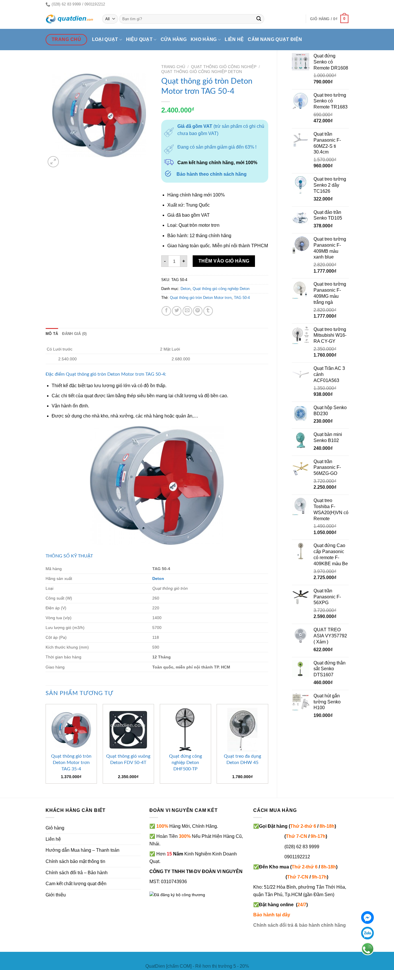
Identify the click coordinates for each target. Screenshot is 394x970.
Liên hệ (234, 39)
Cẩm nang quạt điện (275, 39)
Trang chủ (173, 67)
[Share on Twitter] (176, 311)
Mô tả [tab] (52, 334)
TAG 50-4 (242, 297)
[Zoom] (53, 161)
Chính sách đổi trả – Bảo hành (77, 872)
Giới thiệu (56, 894)
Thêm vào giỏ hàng (223, 261)
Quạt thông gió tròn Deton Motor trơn (201, 297)
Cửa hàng (174, 39)
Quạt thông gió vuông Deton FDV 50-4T (128, 759)
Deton (185, 288)
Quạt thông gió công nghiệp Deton (201, 72)
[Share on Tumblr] (208, 311)
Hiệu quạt (139, 39)
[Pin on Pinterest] (197, 311)
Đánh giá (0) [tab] (74, 334)
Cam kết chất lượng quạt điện (76, 883)
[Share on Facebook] (166, 311)
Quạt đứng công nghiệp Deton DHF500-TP (185, 762)
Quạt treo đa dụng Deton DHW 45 (242, 759)
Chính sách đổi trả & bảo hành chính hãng (299, 925)
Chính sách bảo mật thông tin (75, 861)
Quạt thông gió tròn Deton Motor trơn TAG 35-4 (71, 762)
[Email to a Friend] (187, 311)
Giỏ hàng (55, 827)
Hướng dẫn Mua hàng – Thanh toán (82, 850)
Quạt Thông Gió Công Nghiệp (223, 67)
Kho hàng (204, 39)
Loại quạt (105, 39)
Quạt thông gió (81, 374)
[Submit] (259, 19)
